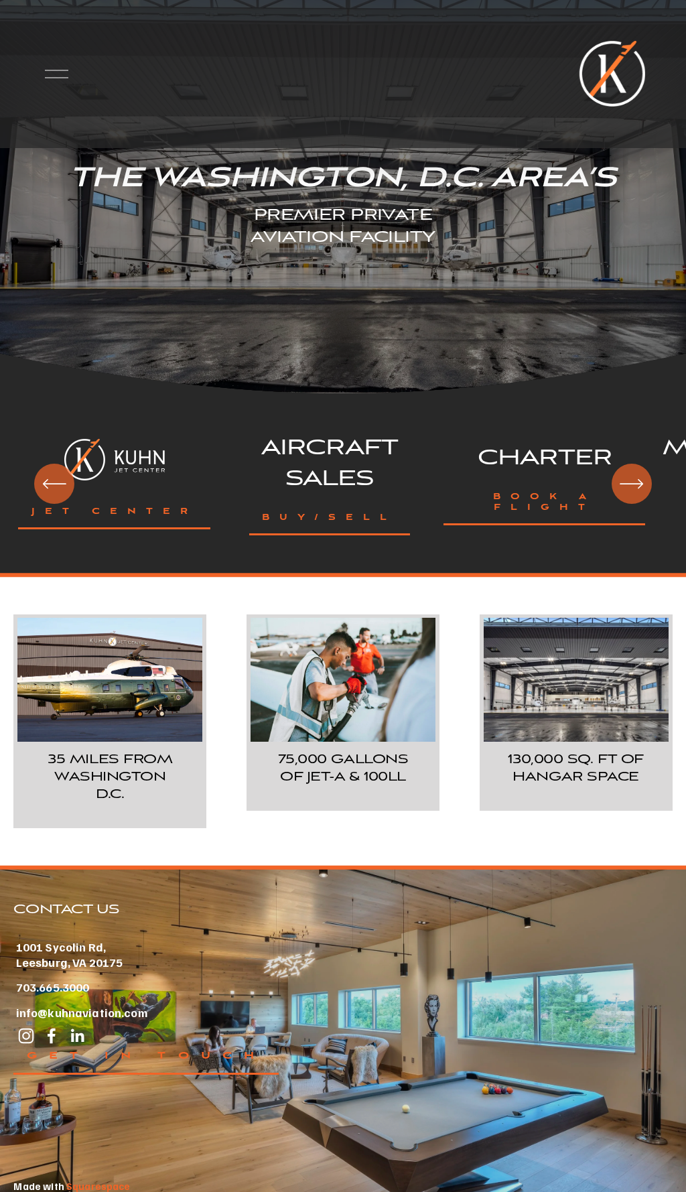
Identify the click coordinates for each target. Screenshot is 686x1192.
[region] (343, 484)
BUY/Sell (329, 518)
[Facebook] (52, 1036)
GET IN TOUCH (146, 1056)
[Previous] (54, 484)
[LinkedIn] (77, 1036)
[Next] (632, 484)
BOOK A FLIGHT (544, 502)
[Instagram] (26, 1036)
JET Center (114, 512)
